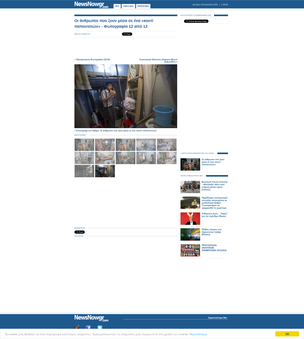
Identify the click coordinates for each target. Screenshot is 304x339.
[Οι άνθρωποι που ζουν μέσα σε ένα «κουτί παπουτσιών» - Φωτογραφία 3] (126, 150)
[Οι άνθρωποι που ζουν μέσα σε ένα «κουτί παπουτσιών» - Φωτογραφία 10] (167, 163)
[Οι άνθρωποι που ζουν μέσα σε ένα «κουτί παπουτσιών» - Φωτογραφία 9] (146, 163)
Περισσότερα (198, 334)
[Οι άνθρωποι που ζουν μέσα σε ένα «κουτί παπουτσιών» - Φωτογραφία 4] (146, 150)
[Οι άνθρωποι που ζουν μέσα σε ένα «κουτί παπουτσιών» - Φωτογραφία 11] (84, 177)
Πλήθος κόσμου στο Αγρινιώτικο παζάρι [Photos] (212, 232)
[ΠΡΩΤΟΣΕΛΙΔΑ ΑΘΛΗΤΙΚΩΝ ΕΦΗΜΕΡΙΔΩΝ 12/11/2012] (190, 256)
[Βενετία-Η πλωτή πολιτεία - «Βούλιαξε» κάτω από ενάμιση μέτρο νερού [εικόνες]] (190, 192)
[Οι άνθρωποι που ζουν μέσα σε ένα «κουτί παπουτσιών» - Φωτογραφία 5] (167, 150)
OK (287, 334)
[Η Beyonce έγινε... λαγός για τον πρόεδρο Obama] (190, 224)
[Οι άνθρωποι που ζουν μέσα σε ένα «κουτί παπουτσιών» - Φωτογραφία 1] (84, 150)
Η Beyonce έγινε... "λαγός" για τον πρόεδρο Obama (215, 214)
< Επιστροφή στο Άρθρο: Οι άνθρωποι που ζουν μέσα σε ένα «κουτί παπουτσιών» (115, 130)
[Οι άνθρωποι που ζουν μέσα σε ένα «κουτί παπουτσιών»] (190, 170)
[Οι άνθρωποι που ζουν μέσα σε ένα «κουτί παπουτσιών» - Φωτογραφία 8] (126, 163)
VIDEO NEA (128, 6)
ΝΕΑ (117, 6)
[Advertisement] (125, 48)
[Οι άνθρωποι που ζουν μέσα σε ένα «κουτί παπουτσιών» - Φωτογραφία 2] (105, 150)
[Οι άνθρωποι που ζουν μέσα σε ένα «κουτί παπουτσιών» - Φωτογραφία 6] (84, 163)
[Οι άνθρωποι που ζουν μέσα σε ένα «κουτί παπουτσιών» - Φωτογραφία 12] (105, 177)
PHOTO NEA (143, 6)
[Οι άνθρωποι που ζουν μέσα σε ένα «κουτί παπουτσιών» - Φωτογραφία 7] (105, 163)
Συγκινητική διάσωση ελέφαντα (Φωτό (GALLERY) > (158, 60)
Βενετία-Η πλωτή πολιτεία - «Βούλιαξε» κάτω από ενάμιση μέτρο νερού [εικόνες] (214, 186)
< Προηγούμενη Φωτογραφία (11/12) (92, 59)
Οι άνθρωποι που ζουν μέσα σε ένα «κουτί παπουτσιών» (213, 162)
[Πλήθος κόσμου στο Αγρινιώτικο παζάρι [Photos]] (190, 240)
